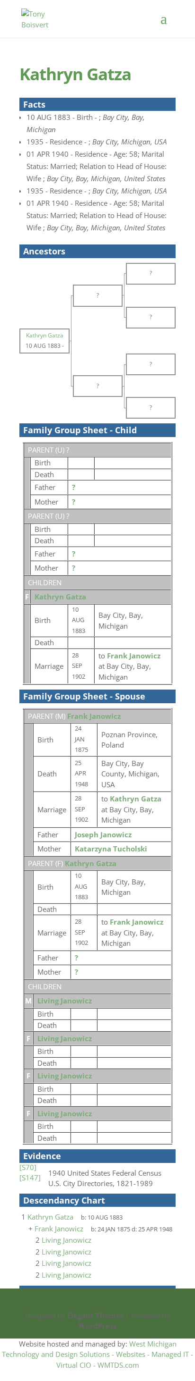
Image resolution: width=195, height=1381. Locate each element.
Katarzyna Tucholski (111, 848)
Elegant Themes (95, 1315)
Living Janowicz (64, 1000)
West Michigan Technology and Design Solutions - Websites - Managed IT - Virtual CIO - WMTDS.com (97, 1354)
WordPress (97, 1325)
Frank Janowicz (94, 716)
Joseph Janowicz (103, 834)
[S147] (30, 1177)
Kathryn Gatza (60, 596)
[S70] (27, 1167)
